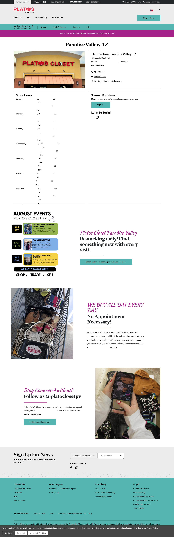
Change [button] (20, 28)
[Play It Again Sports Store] (58, 2)
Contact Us (54, 492)
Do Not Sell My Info (141, 504)
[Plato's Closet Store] (22, 2)
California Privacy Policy (143, 496)
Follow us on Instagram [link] (39, 422)
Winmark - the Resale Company (62, 489)
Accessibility (138, 508)
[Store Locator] (159, 11)
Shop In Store (19, 500)
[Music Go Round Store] (93, 2)
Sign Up (100, 105)
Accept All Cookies (38, 533)
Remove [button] (27, 28)
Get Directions (97, 65)
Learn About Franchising (104, 492)
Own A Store (148, 18)
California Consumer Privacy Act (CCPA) (75, 513)
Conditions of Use (141, 489)
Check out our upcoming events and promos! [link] (106, 262)
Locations (18, 492)
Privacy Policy (139, 492)
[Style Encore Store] (76, 2)
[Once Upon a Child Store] (40, 2)
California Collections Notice (145, 500)
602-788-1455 (99, 72)
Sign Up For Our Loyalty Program (108, 81)
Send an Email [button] (100, 76)
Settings (8, 533)
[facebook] (92, 117)
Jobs (15, 496)
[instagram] (97, 117)
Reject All (21, 533)
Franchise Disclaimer (103, 496)
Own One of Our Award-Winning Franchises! (141, 2)
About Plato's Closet (22, 489)
